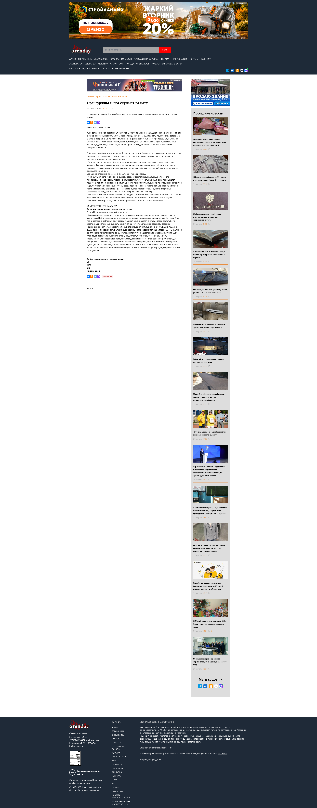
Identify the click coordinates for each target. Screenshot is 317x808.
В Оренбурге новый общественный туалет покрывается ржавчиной (209, 326)
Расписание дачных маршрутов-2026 (89, 68)
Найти (165, 49)
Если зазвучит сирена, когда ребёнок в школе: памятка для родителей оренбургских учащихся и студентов (210, 510)
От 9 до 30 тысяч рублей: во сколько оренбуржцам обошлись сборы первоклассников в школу (209, 548)
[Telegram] (95, 122)
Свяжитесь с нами (78, 733)
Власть (194, 59)
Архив (72, 59)
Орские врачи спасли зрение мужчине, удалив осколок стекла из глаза (210, 291)
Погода (130, 63)
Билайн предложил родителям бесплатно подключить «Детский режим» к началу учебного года (208, 586)
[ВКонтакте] (88, 122)
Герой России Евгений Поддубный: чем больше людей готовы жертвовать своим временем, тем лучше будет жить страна (209, 471)
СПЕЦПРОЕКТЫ (121, 68)
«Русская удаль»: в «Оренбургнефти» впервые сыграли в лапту (209, 433)
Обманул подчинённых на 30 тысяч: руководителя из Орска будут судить (209, 178)
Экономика (75, 63)
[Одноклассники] (91, 122)
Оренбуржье (142, 63)
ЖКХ (121, 63)
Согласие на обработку (80, 780)
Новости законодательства (167, 63)
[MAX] (98, 122)
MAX (89, 265)
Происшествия (180, 59)
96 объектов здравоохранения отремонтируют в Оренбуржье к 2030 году (209, 661)
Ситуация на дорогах (146, 59)
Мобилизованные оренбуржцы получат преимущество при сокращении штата (207, 216)
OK (88, 268)
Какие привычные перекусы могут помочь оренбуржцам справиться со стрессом (209, 254)
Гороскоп (126, 59)
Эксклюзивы (101, 59)
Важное (115, 59)
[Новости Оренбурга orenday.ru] (81, 49)
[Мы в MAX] (246, 70)
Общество (89, 63)
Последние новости (208, 113)
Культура (103, 63)
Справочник (85, 59)
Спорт (113, 63)
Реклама (164, 59)
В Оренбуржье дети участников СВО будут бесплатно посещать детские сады (209, 623)
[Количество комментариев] (211, 149)
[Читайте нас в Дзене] (242, 70)
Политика (205, 59)
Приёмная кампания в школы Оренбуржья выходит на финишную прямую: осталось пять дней (209, 142)
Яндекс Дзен (93, 271)
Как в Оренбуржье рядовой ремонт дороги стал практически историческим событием (209, 397)
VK (88, 262)
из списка (222, 753)
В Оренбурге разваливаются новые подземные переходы (209, 360)
